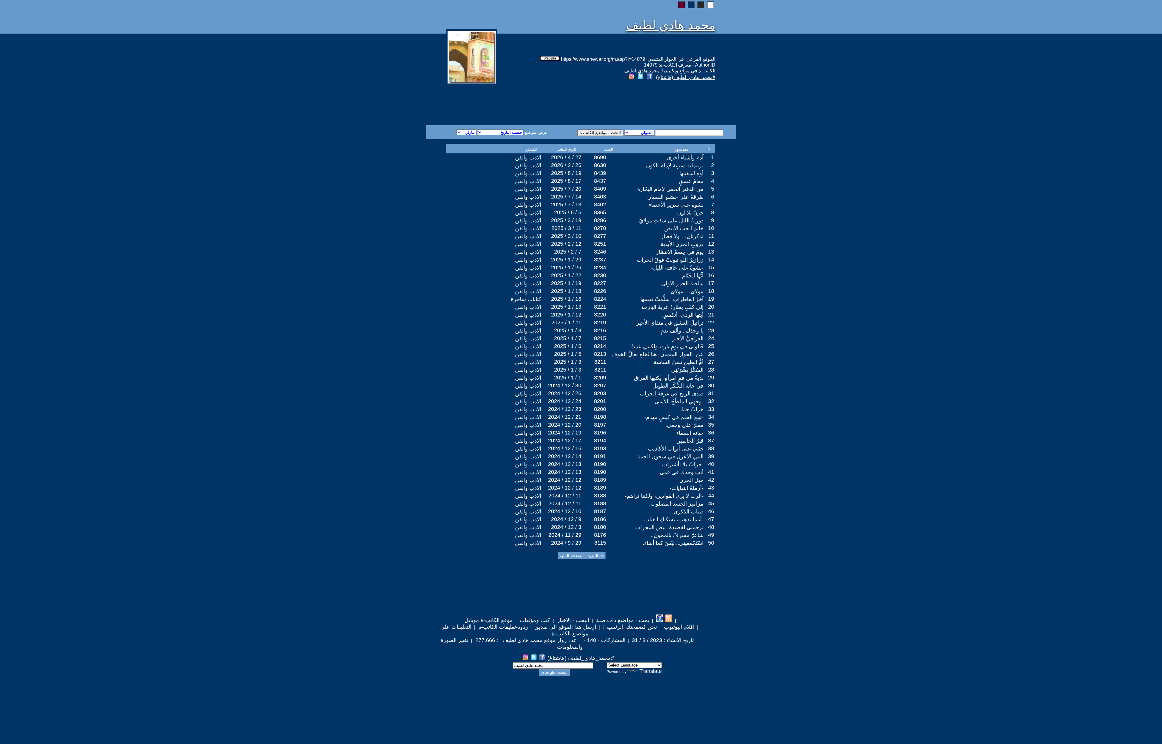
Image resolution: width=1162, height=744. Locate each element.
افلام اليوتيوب (678, 627)
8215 (600, 338)
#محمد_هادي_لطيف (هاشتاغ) (685, 77)
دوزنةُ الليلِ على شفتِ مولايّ (671, 221)
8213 (600, 354)
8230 (600, 275)
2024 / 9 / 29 (566, 543)
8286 (600, 220)
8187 (600, 511)
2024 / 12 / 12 (564, 480)
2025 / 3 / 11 (566, 228)
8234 (600, 267)
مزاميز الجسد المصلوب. (676, 504)
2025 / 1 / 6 (567, 346)
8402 (600, 205)
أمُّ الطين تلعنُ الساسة (679, 362)
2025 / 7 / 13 (566, 205)
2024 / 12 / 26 (564, 393)
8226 (600, 291)
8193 (600, 448)
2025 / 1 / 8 (567, 330)
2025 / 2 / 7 (567, 252)
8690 (600, 157)
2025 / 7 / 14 (566, 197)
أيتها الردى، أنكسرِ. (683, 315)
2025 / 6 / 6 (567, 212)
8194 (600, 441)
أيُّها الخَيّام (693, 276)
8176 (600, 535)
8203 (600, 393)
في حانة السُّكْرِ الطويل (678, 386)
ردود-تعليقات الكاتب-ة (502, 627)
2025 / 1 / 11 (566, 323)
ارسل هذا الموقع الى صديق (565, 627)
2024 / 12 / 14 (564, 456)
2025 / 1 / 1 (567, 378)
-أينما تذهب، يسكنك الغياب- (673, 519)
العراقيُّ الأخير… (685, 339)
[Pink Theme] (681, 5)
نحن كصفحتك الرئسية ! (629, 627)
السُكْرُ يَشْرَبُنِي (687, 370)
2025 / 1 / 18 (566, 291)
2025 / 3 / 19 (566, 220)
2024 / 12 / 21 (564, 417)
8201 (600, 401)
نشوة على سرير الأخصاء (676, 205)
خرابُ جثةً (692, 409)
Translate (650, 671)
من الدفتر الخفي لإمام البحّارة (670, 189)
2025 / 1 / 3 (567, 362)
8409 (600, 189)
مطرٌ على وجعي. (684, 425)
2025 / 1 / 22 (566, 275)
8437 (600, 181)
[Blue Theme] (691, 5)
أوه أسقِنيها (691, 173)
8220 (600, 315)
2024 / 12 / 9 (566, 519)
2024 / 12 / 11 (564, 496)
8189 (600, 480)
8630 (600, 165)
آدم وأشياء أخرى (685, 158)
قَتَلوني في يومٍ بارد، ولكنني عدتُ (667, 346)
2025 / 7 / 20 (566, 189)
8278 (600, 228)
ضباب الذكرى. (688, 512)
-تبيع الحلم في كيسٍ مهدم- (674, 417)
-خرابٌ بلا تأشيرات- (682, 464)
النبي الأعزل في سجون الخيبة (670, 457)
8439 (600, 173)
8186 (600, 519)
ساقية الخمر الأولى (682, 283)
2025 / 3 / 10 (566, 236)
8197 (600, 425)
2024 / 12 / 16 (564, 448)
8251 (600, 244)
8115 (600, 543)
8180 (600, 527)
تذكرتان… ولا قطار (682, 236)
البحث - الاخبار (572, 620)
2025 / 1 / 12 (566, 315)
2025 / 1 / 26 (566, 267)
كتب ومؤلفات (534, 620)
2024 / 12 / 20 (564, 425)
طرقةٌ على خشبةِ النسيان (675, 197)
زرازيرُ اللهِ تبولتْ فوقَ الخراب (670, 260)
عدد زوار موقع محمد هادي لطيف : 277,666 (525, 640)
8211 (600, 362)
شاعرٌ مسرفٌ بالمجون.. (677, 535)
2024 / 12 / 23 (564, 409)
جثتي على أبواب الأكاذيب (676, 449)
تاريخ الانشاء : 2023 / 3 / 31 (663, 640)
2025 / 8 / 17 (566, 181)
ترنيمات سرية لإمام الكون (675, 165)
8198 (600, 417)
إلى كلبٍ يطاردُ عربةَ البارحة (672, 307)
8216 (600, 330)
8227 (600, 283)
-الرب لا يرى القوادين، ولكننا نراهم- (664, 496)
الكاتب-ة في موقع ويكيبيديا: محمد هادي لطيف (669, 70)
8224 (600, 299)
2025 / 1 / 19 (566, 283)
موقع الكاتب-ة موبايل (488, 620)
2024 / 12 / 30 (564, 385)
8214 (600, 346)
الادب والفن (528, 158)
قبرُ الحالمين (690, 441)
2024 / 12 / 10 (564, 511)
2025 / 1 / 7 (567, 338)
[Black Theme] (701, 5)
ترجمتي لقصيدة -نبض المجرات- (668, 527)
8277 (600, 236)
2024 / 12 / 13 (564, 464)
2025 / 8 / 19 (566, 173)
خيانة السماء (690, 433)
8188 (600, 496)
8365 (600, 212)
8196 (600, 433)
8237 (600, 260)
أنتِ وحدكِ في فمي (682, 472)
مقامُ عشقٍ (691, 181)
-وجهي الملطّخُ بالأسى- (678, 401)
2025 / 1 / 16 (566, 299)
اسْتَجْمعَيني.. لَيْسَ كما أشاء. (673, 543)
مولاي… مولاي (687, 291)
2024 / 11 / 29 (564, 535)
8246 (600, 252)
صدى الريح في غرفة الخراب (672, 394)
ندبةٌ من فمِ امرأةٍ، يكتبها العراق (669, 378)
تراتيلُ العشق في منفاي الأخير (670, 323)
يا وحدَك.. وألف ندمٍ (682, 331)
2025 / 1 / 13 (566, 307)
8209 (600, 378)
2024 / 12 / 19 (564, 433)
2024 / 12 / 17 (564, 441)
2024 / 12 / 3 (566, 527)
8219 (600, 323)
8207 (600, 385)
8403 (600, 197)
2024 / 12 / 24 (564, 401)
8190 (600, 464)
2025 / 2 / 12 (566, 244)
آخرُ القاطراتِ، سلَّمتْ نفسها (672, 299)
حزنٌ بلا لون (690, 213)
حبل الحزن (691, 480)
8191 (600, 456)
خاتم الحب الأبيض (684, 228)
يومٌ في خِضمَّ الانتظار (680, 252)
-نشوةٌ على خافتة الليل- (677, 268)
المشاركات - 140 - (603, 640)
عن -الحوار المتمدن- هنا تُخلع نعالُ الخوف (658, 354)
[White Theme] (710, 5)
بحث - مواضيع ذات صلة (622, 620)
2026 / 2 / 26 (566, 165)
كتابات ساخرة (526, 299)
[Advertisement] (507, 103)
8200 (600, 409)
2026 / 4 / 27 (566, 157)
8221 (600, 307)
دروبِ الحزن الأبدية (682, 244)
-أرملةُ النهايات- (687, 488)
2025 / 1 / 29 (566, 260)
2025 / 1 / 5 (567, 354)
